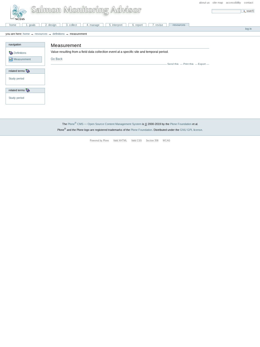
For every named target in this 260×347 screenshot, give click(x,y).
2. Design (50, 24)
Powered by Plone (99, 140)
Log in (248, 28)
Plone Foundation (180, 123)
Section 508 (152, 140)
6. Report (137, 24)
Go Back (56, 59)
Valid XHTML (120, 140)
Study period (16, 78)
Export (202, 63)
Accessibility (233, 2)
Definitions (59, 33)
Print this (188, 63)
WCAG (166, 140)
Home (12, 24)
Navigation (15, 44)
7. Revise (157, 24)
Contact (248, 2)
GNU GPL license (191, 129)
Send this (172, 63)
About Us (204, 2)
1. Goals (31, 24)
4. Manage (93, 24)
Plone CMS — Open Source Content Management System (104, 123)
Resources (179, 24)
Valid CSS (136, 140)
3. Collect (71, 24)
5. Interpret (115, 24)
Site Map (218, 2)
